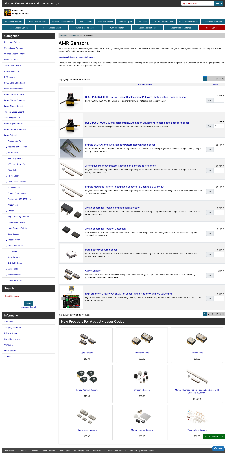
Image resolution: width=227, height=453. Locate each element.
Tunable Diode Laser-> (14, 112)
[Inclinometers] (197, 338)
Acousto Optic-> (11, 71)
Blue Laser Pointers (13, 21)
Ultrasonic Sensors (141, 390)
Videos (31, 3)
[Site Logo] (113, 13)
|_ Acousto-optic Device (15, 147)
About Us (8, 321)
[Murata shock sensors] (87, 416)
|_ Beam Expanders (13, 158)
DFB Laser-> (9, 77)
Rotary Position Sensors (87, 390)
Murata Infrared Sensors (142, 430)
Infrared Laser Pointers (62, 21)
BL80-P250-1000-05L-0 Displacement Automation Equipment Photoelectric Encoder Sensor (137, 122)
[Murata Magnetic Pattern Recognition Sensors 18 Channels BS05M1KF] (71, 190)
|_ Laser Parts (11, 269)
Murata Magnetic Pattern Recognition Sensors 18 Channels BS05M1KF (124, 186)
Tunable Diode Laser (85, 28)
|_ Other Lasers (11, 234)
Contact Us (9, 345)
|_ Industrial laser (12, 274)
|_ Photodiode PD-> (13, 141)
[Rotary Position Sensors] (87, 376)
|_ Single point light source (16, 216)
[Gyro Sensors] (71, 274)
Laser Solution (48, 450)
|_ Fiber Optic (10, 170)
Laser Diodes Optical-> (14, 100)
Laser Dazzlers (85, 21)
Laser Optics (212, 28)
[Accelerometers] (142, 338)
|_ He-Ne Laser (11, 176)
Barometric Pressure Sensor (101, 249)
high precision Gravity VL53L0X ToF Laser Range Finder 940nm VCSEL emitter (129, 293)
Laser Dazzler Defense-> (15, 129)
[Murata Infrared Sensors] (142, 416)
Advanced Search (28, 307)
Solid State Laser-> (12, 65)
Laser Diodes (64, 450)
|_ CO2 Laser (10, 251)
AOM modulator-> (12, 117)
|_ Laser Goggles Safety (15, 228)
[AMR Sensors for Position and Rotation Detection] (71, 211)
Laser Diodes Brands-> (14, 94)
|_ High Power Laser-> (14, 222)
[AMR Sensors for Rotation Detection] (71, 232)
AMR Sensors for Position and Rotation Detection (112, 207)
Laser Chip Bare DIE (117, 450)
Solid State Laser (105, 21)
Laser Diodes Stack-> (13, 106)
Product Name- (145, 84)
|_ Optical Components (15, 193)
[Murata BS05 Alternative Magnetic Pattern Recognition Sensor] (71, 148)
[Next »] (220, 78)
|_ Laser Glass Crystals (15, 181)
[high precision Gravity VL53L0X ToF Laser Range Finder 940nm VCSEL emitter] (71, 297)
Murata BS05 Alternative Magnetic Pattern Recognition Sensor (120, 144)
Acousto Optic (125, 21)
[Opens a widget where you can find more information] (218, 449)
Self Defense (99, 450)
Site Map (8, 356)
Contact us (44, 3)
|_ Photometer (11, 205)
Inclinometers (197, 352)
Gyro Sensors (93, 270)
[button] (222, 441)
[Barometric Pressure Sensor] (71, 253)
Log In (56, 3)
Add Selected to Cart (214, 436)
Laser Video (9, 450)
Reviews (20, 3)
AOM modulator (117, 28)
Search (219, 3)
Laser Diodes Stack (52, 28)
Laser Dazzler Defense (181, 28)
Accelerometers (142, 352)
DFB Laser (142, 21)
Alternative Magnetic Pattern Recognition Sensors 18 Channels (120, 165)
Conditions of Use (12, 339)
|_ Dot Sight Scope (13, 263)
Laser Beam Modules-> (14, 88)
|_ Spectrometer (12, 240)
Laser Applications (147, 28)
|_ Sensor (9, 210)
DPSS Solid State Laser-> (15, 83)
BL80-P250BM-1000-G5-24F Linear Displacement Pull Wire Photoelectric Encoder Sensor (136, 97)
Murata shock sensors (87, 430)
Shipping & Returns (12, 327)
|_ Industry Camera (13, 280)
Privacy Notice (10, 333)
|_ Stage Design (12, 257)
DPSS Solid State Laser (163, 21)
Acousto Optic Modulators (142, 450)
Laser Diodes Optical (18, 28)
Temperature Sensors (197, 430)
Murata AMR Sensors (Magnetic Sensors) (77, 57)
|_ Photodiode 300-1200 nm (17, 199)
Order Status (10, 350)
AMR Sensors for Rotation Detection (105, 228)
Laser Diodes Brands (213, 21)
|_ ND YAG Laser (12, 187)
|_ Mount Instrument (13, 245)
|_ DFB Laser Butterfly (14, 164)
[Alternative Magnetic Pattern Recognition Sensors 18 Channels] (71, 169)
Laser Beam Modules (188, 21)
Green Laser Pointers (37, 21)
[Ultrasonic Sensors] (142, 376)
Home (10, 3)
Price (215, 84)
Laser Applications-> (13, 123)
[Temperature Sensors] (197, 416)
